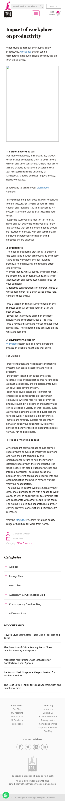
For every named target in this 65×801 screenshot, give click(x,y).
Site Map (48, 731)
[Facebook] (20, 747)
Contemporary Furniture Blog (25, 604)
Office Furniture (24, 543)
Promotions (17, 723)
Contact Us (48, 712)
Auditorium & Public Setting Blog (27, 594)
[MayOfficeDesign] (8, 10)
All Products (17, 720)
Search (41, 6)
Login (53, 6)
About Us (48, 709)
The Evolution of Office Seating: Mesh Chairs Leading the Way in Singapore (28, 649)
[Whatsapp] (6, 794)
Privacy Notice (48, 720)
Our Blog (16, 709)
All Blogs (13, 566)
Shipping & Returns (48, 727)
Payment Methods (48, 716)
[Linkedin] (44, 747)
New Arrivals (17, 716)
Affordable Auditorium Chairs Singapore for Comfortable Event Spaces (27, 661)
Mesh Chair (15, 585)
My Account (17, 712)
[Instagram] (36, 747)
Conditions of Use (48, 723)
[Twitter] (28, 747)
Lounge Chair (16, 576)
